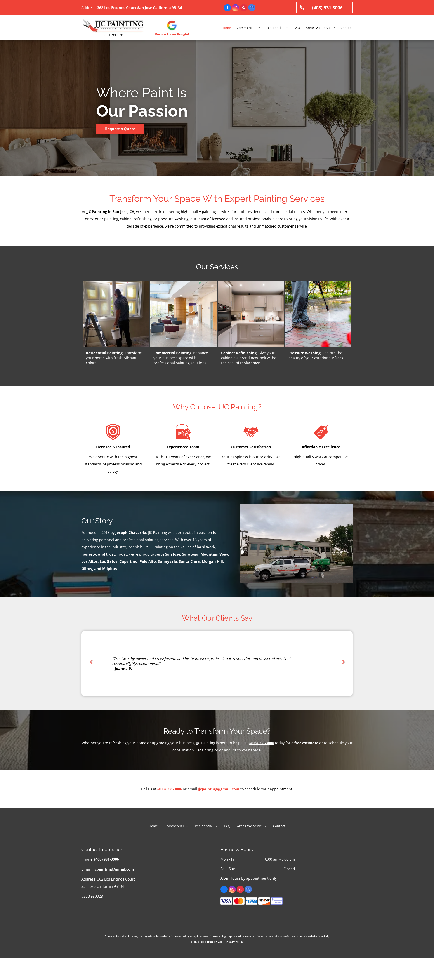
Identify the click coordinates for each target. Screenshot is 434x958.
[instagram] (235, 8)
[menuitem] (223, 28)
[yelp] (243, 8)
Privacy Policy (234, 942)
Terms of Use (213, 942)
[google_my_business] (251, 8)
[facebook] (227, 8)
